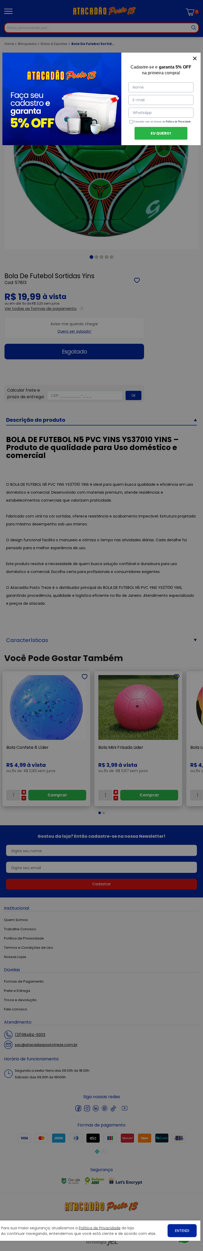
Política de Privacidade (178, 121)
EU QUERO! (161, 133)
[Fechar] (195, 58)
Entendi (182, 1230)
